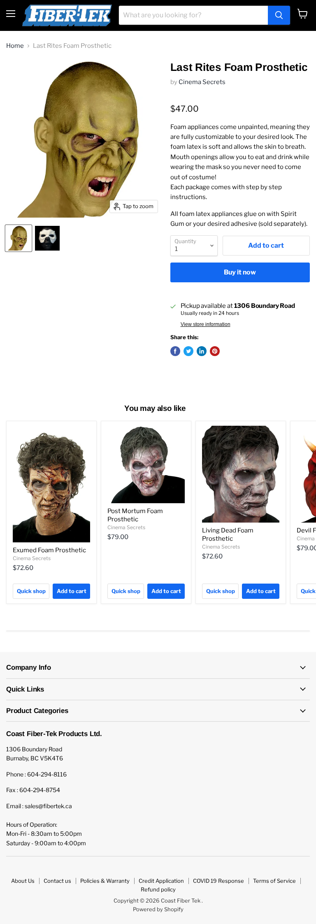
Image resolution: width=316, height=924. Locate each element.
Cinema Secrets (202, 82)
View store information (205, 324)
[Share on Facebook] (175, 351)
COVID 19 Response (218, 880)
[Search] (279, 15)
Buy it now (240, 272)
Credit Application (161, 880)
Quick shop (31, 591)
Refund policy (158, 889)
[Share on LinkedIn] (202, 351)
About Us (23, 880)
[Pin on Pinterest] (215, 351)
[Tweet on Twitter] (188, 351)
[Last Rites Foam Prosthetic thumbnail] (18, 238)
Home (15, 45)
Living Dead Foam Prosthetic (227, 534)
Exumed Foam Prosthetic (49, 550)
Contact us (57, 880)
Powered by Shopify (158, 909)
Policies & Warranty (105, 880)
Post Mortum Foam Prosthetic (135, 515)
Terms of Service (274, 880)
